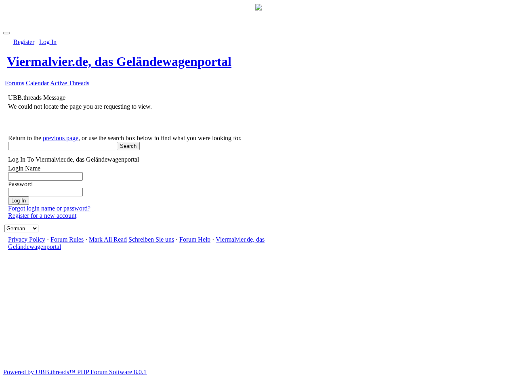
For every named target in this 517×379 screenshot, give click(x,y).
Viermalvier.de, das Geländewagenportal (119, 61)
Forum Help (194, 239)
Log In (48, 41)
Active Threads (69, 83)
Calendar (37, 83)
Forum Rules (67, 239)
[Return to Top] (6, 33)
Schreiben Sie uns (151, 239)
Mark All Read (108, 239)
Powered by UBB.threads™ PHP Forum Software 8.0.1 (75, 371)
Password (20, 184)
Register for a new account (42, 215)
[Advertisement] (258, 311)
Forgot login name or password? (49, 208)
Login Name (24, 168)
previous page (60, 138)
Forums (14, 83)
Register (23, 41)
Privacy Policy (26, 239)
